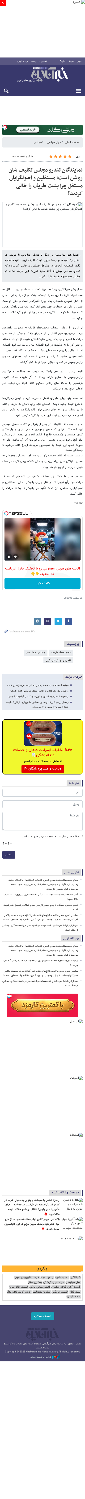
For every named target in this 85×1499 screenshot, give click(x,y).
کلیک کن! (42, 583)
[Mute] (16, 557)
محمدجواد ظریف (61, 652)
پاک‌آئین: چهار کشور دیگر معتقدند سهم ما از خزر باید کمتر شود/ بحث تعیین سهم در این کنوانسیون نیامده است (32, 1224)
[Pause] (9, 557)
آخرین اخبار (71, 872)
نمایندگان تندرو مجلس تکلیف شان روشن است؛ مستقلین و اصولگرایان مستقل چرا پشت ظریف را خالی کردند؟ (45, 182)
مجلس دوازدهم (35, 652)
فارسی (79, 61)
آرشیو (19, 61)
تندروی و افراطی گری (58, 660)
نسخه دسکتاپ (42, 1316)
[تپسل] (4, 127)
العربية (71, 61)
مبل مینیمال (73, 1282)
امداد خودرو (73, 1296)
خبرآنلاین (42, 75)
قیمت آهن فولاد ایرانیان (66, 1287)
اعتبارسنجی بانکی (39, 1287)
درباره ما (34, 61)
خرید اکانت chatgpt (19, 1292)
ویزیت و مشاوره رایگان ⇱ (42, 769)
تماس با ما (43, 61)
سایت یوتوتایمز (41, 1292)
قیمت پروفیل (59, 1292)
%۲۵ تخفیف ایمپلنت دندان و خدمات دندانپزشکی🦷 (42, 752)
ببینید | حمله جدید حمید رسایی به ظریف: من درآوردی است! (37, 685)
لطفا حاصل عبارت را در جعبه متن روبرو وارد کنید (52, 837)
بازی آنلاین (46, 1277)
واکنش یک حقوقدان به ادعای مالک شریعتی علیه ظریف (39, 691)
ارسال (8, 854)
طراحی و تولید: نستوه (41, 1357)
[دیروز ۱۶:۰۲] (72, 1205)
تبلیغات (26, 61)
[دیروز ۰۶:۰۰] (72, 1224)
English (63, 61)
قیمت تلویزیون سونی (26, 1277)
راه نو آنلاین (61, 1277)
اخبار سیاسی (54, 142)
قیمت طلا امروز (18, 1287)
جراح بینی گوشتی (53, 1282)
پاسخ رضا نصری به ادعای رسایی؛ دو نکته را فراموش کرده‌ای (38, 697)
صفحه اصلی (72, 142)
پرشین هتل (35, 1282)
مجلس (38, 142)
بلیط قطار (75, 1292)
